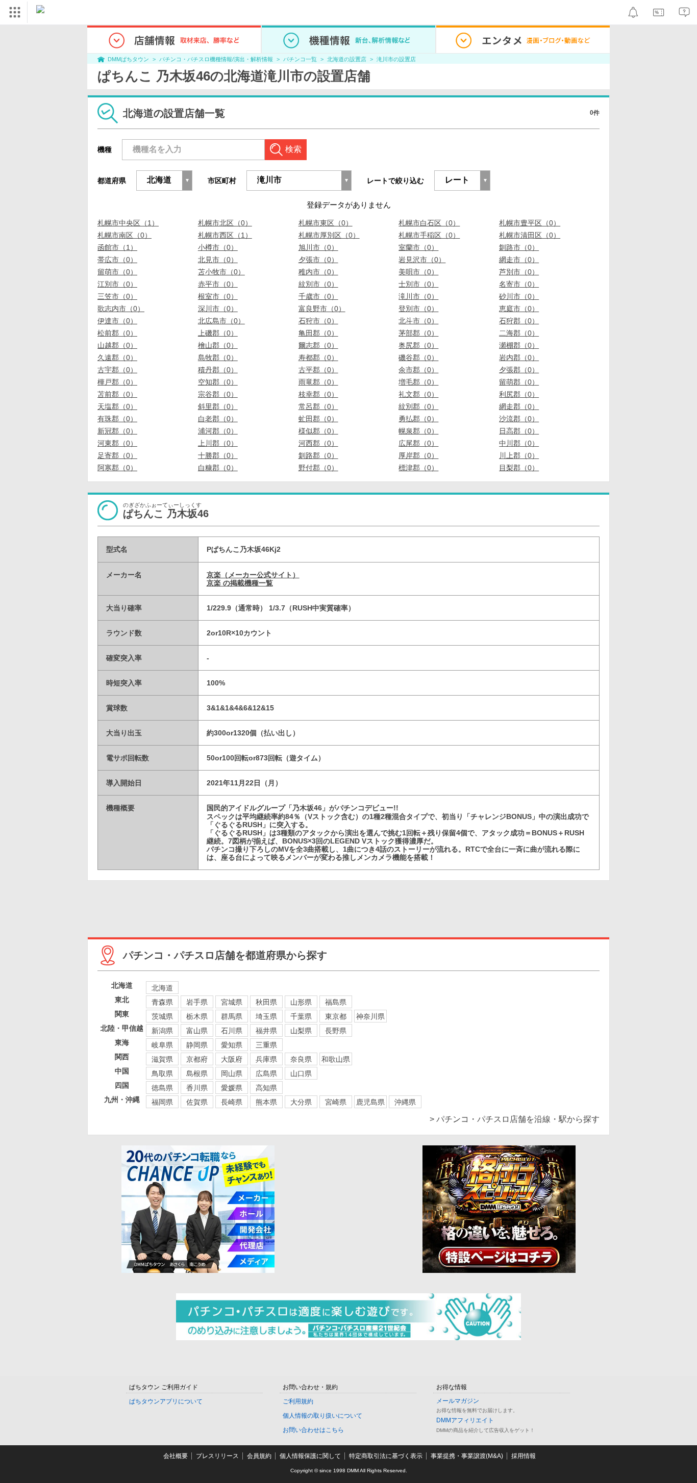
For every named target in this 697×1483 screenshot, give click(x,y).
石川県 (231, 1031)
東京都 (335, 1016)
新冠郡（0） (117, 430)
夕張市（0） (318, 259)
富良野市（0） (321, 308)
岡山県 (231, 1073)
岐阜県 (162, 1045)
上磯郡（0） (218, 333)
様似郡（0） (318, 430)
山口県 (301, 1073)
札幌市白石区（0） (429, 222)
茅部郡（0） (418, 333)
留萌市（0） (117, 271)
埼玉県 (266, 1016)
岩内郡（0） (519, 357)
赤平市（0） (218, 284)
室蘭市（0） (418, 247)
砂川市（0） (519, 296)
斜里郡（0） (218, 406)
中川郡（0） (519, 443)
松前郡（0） (117, 333)
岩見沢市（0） (422, 259)
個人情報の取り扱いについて (322, 1415)
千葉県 (301, 1016)
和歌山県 (335, 1059)
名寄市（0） (519, 284)
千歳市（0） (318, 296)
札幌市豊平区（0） (529, 222)
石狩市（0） (318, 320)
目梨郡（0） (519, 467)
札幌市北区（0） (225, 222)
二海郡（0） (519, 333)
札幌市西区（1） (225, 235)
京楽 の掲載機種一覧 (240, 583)
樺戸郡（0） (117, 382)
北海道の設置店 (346, 59)
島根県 (197, 1073)
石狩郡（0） (519, 320)
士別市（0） (418, 284)
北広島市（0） (221, 320)
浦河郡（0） (218, 430)
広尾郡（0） (418, 443)
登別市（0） (418, 308)
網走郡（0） (519, 406)
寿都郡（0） (318, 357)
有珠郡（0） (117, 418)
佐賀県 (197, 1102)
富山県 (197, 1031)
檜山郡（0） (218, 345)
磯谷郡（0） (418, 357)
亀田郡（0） (318, 333)
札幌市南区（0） (124, 235)
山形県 (301, 1002)
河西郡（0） (318, 443)
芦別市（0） (519, 271)
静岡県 (197, 1045)
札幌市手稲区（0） (429, 235)
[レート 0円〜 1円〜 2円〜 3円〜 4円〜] (462, 180)
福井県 (266, 1031)
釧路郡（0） (318, 455)
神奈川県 (370, 1016)
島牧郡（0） (218, 357)
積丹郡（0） (218, 369)
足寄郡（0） (117, 455)
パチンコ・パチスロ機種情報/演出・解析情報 (216, 59)
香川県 (197, 1088)
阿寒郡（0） (117, 467)
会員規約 (259, 1456)
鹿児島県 (370, 1102)
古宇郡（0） (117, 369)
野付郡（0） (318, 467)
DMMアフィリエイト (465, 1420)
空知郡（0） (218, 382)
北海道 (162, 988)
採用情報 (523, 1456)
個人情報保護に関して (310, 1456)
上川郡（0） (218, 443)
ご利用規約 (298, 1401)
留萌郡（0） (519, 382)
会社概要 (175, 1456)
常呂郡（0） (318, 406)
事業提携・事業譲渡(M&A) (467, 1456)
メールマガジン (457, 1400)
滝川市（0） (418, 296)
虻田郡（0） (318, 418)
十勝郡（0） (218, 455)
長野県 (335, 1031)
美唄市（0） (418, 271)
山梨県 (301, 1031)
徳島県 (162, 1088)
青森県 (162, 1002)
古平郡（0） (318, 369)
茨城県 (162, 1016)
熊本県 (266, 1102)
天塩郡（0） (117, 406)
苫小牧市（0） (221, 271)
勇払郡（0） (418, 418)
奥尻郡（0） (418, 345)
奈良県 (301, 1059)
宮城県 (231, 1002)
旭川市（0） (318, 247)
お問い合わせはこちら (313, 1430)
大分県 (301, 1102)
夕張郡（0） (519, 369)
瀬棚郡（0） (519, 345)
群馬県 (231, 1016)
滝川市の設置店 (396, 59)
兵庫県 (266, 1059)
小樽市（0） (218, 247)
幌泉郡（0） (418, 430)
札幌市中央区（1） (128, 222)
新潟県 (162, 1031)
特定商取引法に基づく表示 (385, 1456)
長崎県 (231, 1102)
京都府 (197, 1059)
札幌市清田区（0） (529, 235)
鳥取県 (162, 1073)
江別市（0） (117, 284)
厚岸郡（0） (418, 455)
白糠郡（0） (218, 467)
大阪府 (231, 1059)
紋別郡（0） (418, 406)
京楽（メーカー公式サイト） (253, 575)
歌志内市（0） (120, 308)
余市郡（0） (418, 369)
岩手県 (197, 1002)
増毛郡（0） (418, 382)
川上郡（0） (519, 455)
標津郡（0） (418, 467)
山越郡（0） (117, 345)
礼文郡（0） (418, 394)
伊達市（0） (117, 320)
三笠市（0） (117, 296)
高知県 (266, 1088)
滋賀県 (162, 1059)
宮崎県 (335, 1102)
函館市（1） (117, 247)
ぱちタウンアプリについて (166, 1401)
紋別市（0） (318, 284)
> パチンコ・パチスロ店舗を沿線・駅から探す (515, 1119)
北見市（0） (218, 259)
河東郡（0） (117, 443)
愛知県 (231, 1045)
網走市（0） (519, 259)
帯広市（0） (117, 259)
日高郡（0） (519, 430)
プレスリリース (217, 1456)
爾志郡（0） (318, 345)
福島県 (335, 1002)
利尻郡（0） (519, 394)
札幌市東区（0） (325, 222)
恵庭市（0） (519, 308)
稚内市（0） (318, 271)
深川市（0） (218, 308)
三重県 (266, 1045)
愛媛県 (231, 1088)
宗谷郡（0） (218, 394)
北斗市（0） (418, 320)
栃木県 (197, 1016)
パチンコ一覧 (300, 59)
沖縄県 (405, 1102)
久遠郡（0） (117, 357)
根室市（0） (218, 296)
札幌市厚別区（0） (329, 235)
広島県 (266, 1073)
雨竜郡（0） (318, 382)
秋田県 (266, 1002)
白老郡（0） (218, 418)
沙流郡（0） (519, 418)
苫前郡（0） (117, 394)
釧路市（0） (519, 247)
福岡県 (162, 1102)
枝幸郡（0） (318, 394)
